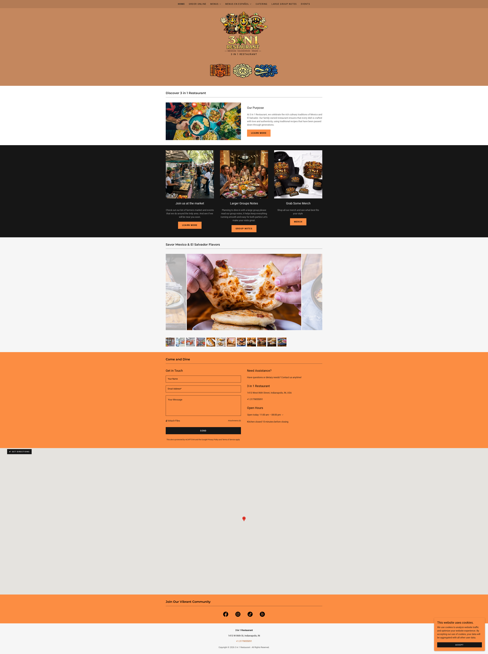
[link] (244, 31)
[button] (215, 4)
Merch (298, 222)
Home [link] (181, 4)
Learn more (189, 225)
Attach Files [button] (174, 420)
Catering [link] (261, 4)
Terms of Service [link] (228, 440)
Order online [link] (197, 4)
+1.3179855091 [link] (255, 399)
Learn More (258, 133)
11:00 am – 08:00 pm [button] (270, 414)
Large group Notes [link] (284, 4)
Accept (459, 645)
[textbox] (203, 379)
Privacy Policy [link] (213, 440)
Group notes (244, 228)
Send (203, 431)
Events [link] (305, 4)
